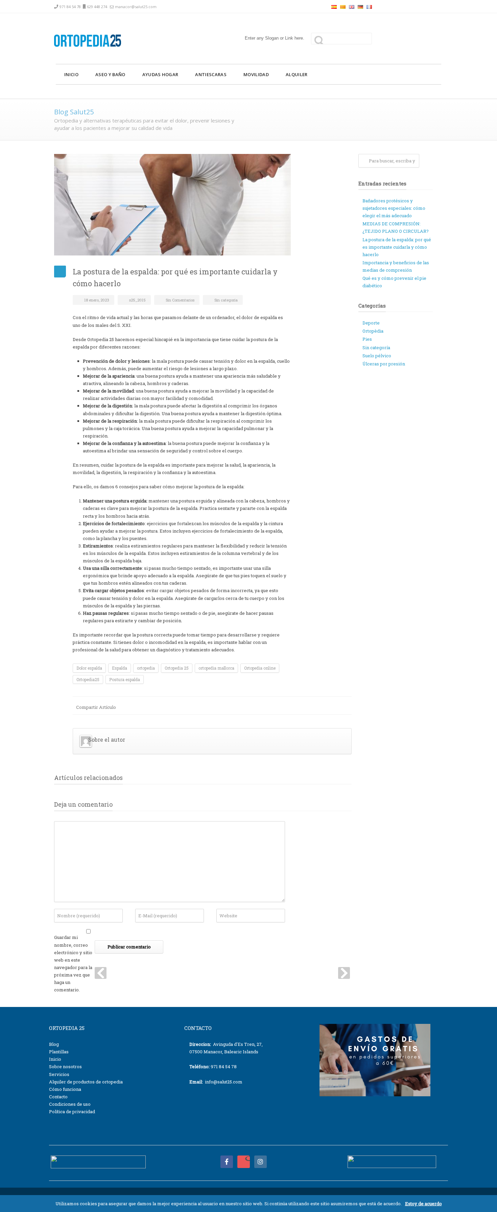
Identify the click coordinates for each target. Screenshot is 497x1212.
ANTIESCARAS (211, 74)
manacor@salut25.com (136, 6)
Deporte (371, 323)
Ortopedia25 (87, 679)
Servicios (59, 1074)
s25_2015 (137, 299)
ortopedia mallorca (216, 668)
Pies (367, 339)
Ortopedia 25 (177, 668)
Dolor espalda (89, 668)
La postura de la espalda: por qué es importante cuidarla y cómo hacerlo (396, 247)
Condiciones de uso (70, 1104)
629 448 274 (97, 6)
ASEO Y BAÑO (110, 74)
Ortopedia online (260, 668)
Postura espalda (124, 679)
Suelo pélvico (376, 356)
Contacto (58, 1097)
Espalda (119, 668)
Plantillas (59, 1052)
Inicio (55, 1059)
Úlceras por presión (383, 364)
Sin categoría (226, 299)
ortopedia (146, 668)
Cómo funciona (65, 1089)
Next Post (344, 973)
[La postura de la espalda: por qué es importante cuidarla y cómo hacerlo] (203, 204)
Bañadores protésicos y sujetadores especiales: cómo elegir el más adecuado (393, 208)
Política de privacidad (72, 1111)
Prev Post (100, 973)
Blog (54, 1044)
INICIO (71, 74)
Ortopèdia (372, 331)
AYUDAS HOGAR (160, 74)
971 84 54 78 (70, 6)
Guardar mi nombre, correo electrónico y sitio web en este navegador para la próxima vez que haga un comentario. (73, 963)
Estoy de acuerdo (423, 1204)
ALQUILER (297, 74)
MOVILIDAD (256, 74)
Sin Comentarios (180, 299)
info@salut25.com (223, 1082)
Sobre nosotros (65, 1066)
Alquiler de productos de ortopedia (86, 1082)
